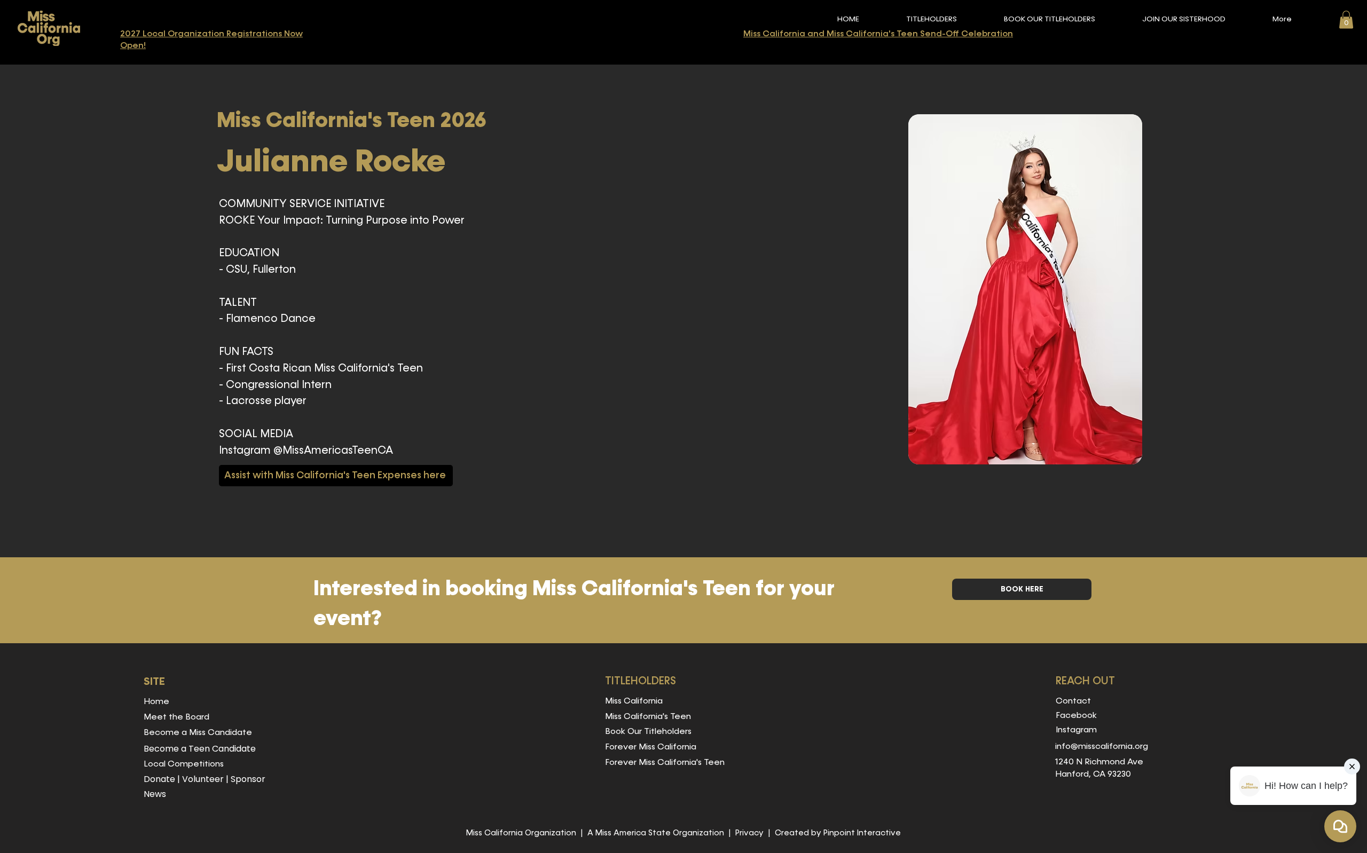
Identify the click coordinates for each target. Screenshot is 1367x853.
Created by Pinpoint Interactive (838, 833)
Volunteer (203, 779)
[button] (931, 19)
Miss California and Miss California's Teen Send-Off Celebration (878, 34)
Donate (159, 779)
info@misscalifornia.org (1101, 747)
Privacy (749, 833)
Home (156, 702)
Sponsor (248, 779)
